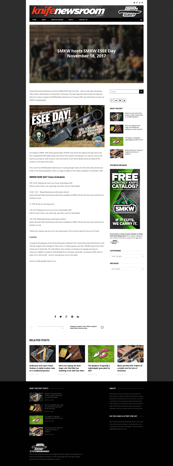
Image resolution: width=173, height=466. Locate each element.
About (71, 20)
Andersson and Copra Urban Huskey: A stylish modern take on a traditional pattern (134, 115)
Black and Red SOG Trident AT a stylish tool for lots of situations (134, 152)
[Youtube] (139, 2)
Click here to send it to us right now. (130, 238)
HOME (34, 20)
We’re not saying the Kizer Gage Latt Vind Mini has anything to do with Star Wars (133, 127)
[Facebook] (134, 2)
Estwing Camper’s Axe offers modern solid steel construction (83, 327)
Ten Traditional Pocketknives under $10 (51, 327)
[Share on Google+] (66, 316)
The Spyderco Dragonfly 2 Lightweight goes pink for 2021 (134, 139)
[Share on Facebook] (55, 316)
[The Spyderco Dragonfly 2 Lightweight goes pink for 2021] (116, 141)
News (44, 20)
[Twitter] (137, 2)
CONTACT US (83, 20)
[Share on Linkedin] (78, 316)
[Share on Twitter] (61, 316)
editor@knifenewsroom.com (118, 429)
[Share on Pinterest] (72, 316)
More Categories (57, 20)
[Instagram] (142, 2)
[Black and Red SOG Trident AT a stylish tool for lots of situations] (116, 153)
